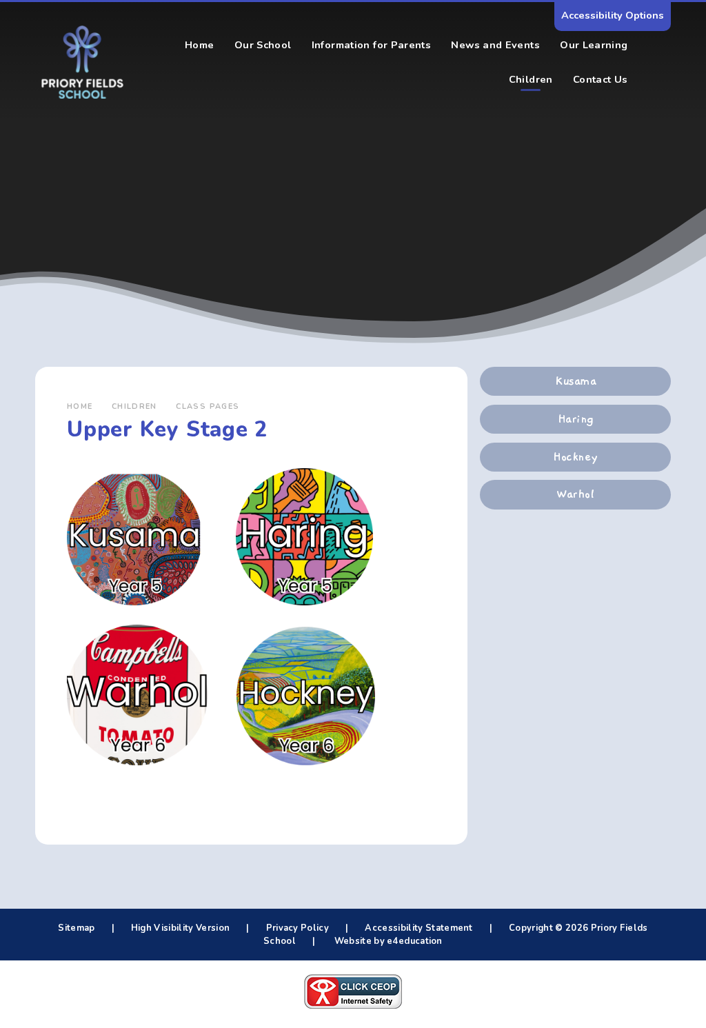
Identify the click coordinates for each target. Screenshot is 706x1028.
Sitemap (76, 928)
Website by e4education (387, 941)
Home (80, 406)
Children (134, 406)
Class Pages (207, 406)
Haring (576, 419)
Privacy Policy (297, 928)
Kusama (575, 381)
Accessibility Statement (418, 928)
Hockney (575, 457)
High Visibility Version (180, 928)
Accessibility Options (612, 15)
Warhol (575, 494)
